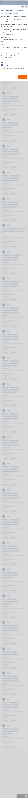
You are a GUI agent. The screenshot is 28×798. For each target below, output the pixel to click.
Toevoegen (22, 77)
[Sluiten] (26, 6)
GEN (2, 62)
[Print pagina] (23, 6)
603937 (6, 52)
